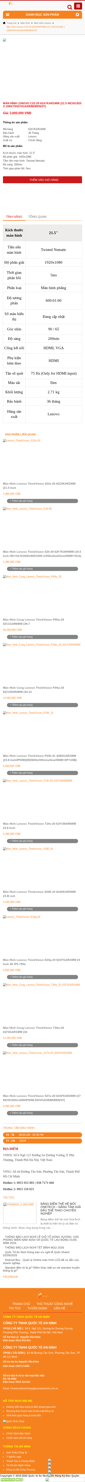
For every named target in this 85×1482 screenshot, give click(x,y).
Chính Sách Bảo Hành (18, 1433)
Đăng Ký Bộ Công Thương (20, 1469)
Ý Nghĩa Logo (13, 1456)
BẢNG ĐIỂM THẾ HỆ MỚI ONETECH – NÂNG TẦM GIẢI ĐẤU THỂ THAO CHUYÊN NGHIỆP (61, 1208)
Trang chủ (11, 23)
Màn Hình (25, 23)
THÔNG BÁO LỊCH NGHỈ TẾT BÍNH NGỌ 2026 (34, 1247)
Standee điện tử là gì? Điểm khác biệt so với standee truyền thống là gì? (41, 1269)
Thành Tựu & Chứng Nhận (20, 1461)
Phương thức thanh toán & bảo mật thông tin (30, 1411)
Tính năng (14, 216)
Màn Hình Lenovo (42, 23)
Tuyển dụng (37, 1308)
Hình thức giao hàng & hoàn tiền (23, 1415)
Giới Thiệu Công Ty (16, 1452)
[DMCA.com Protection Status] (12, 1479)
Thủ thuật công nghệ (55, 1304)
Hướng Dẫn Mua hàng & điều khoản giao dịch (31, 1407)
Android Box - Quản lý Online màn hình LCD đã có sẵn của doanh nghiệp (41, 1261)
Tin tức (15, 1308)
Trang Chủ (21, 1304)
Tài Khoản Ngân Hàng (18, 1465)
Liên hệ (59, 1308)
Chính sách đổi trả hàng (19, 1438)
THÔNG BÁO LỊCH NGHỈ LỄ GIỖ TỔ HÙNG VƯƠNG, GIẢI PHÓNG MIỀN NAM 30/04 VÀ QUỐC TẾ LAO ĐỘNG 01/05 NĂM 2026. (41, 1240)
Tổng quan (37, 216)
